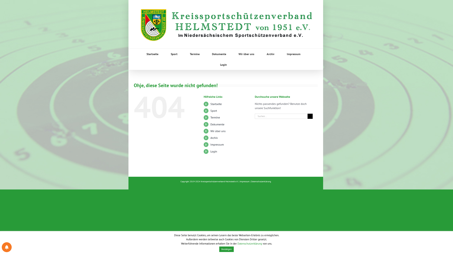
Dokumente (217, 124)
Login (213, 151)
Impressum (217, 144)
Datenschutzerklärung (261, 181)
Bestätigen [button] (226, 249)
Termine (215, 117)
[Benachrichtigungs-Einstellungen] (7, 247)
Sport (213, 110)
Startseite (216, 104)
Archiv (214, 138)
